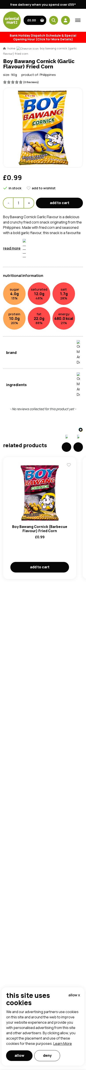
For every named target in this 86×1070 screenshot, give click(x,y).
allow (19, 1055)
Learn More (62, 1043)
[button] (35, 20)
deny (47, 1055)
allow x (74, 995)
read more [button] (12, 248)
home (11, 48)
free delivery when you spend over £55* (43, 4)
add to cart (59, 202)
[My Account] (65, 20)
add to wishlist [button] (44, 188)
